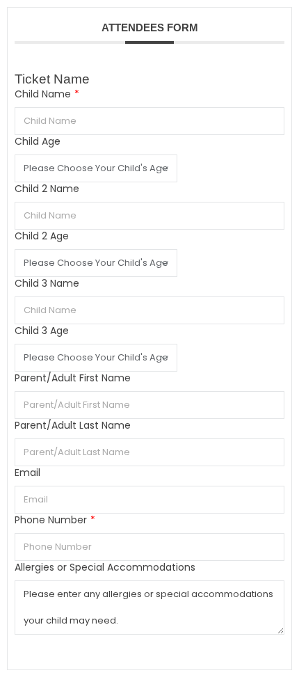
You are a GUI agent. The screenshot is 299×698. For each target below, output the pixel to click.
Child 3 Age (42, 331)
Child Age (37, 141)
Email (27, 472)
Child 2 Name (47, 189)
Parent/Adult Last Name (73, 425)
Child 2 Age (42, 236)
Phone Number (55, 520)
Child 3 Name (47, 283)
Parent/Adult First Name (73, 378)
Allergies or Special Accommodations (105, 567)
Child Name (47, 94)
